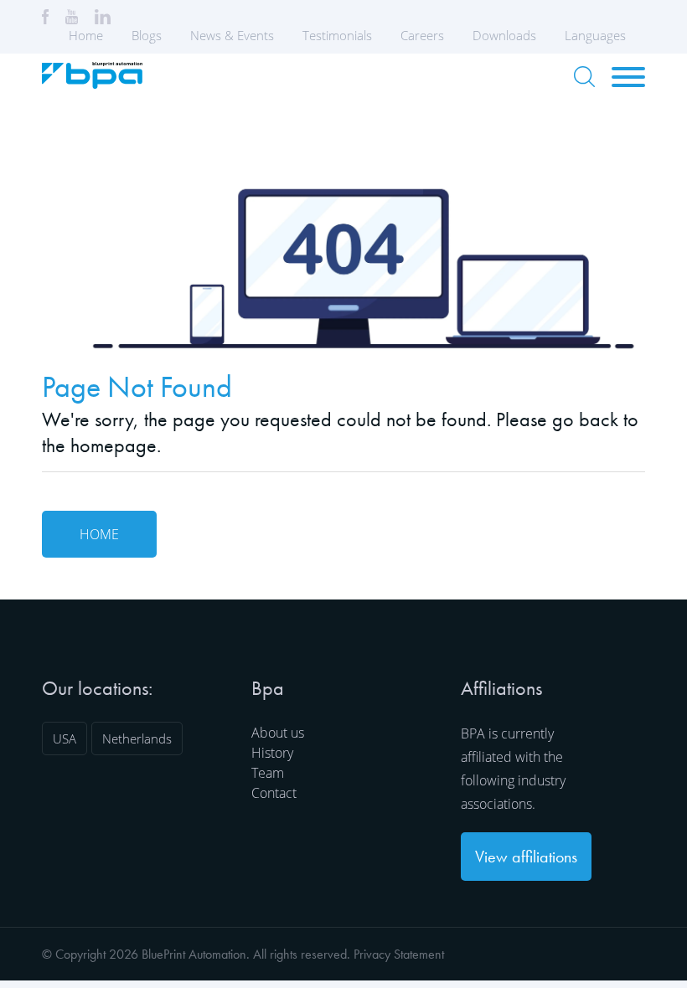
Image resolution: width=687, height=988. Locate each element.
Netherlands (137, 738)
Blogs (147, 35)
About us (277, 732)
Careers (422, 35)
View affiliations (526, 856)
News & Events (232, 35)
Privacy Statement (399, 954)
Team (267, 773)
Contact (274, 793)
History (272, 753)
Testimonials (337, 35)
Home (86, 35)
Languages (595, 35)
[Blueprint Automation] (92, 83)
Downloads (504, 35)
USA (64, 738)
